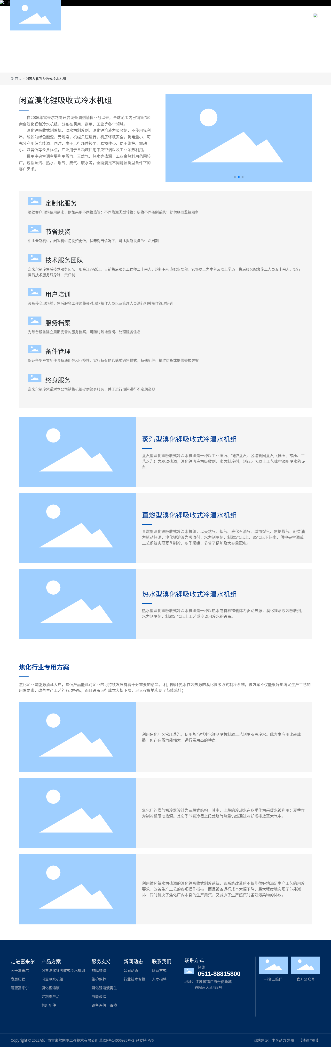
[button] (235, 177)
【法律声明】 (309, 1040)
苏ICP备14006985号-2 (116, 1040)
